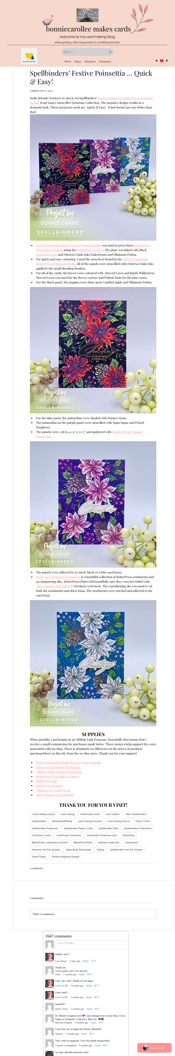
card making (67, 814)
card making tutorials (90, 821)
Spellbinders (39, 821)
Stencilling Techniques (78, 849)
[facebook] (167, 60)
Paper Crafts (143, 821)
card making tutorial (43, 814)
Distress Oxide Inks (108, 842)
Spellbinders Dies (108, 828)
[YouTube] (161, 60)
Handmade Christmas (69, 835)
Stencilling (128, 835)
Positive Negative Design (65, 856)
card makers (113, 814)
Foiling (100, 849)
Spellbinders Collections (137, 828)
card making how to (118, 821)
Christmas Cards (41, 835)
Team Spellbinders (135, 814)
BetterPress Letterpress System (50, 842)
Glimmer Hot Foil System (46, 849)
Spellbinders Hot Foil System (126, 849)
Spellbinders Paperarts (45, 828)
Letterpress (131, 842)
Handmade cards (90, 814)
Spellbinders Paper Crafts (78, 828)
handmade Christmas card (102, 835)
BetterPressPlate (83, 842)
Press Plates (39, 856)
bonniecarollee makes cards (88, 28)
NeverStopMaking (62, 821)
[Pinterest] (156, 60)
